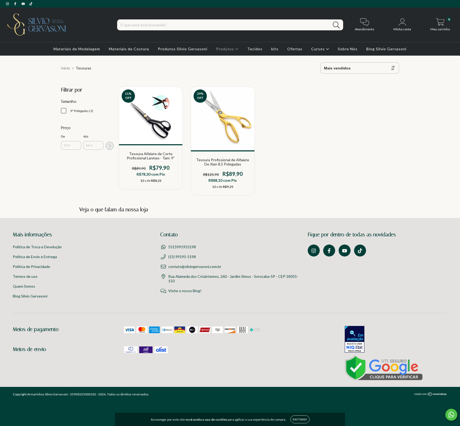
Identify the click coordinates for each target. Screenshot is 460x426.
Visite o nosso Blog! (185, 290)
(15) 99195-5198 (182, 256)
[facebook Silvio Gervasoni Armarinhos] (15, 3)
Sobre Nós (348, 49)
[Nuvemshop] (430, 395)
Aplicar (110, 146)
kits (274, 49)
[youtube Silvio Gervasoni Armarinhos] (23, 3)
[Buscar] (336, 25)
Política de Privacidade (31, 266)
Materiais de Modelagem (77, 49)
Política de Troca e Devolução (37, 247)
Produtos (225, 49)
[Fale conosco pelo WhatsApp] (451, 415)
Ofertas (294, 49)
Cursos (318, 49)
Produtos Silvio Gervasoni (182, 49)
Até (85, 136)
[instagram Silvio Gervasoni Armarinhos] (8, 3)
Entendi (300, 419)
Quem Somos (24, 286)
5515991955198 (182, 247)
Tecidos (254, 49)
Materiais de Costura (129, 49)
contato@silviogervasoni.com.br (194, 266)
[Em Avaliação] (354, 339)
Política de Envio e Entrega (35, 256)
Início (65, 68)
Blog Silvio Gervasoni (386, 49)
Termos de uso (25, 276)
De (63, 136)
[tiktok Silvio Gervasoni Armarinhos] (30, 3)
